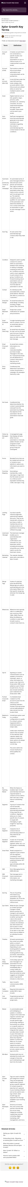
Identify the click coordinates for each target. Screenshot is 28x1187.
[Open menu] (25, 3)
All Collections (5, 19)
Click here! (22, 41)
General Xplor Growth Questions (10, 20)
